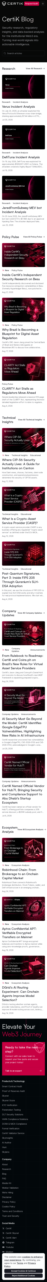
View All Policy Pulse (32, 237)
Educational (35, 455)
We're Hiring (7, 1192)
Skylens (5, 1152)
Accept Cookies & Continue (23, 1271)
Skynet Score (8, 1100)
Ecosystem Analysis (21, 865)
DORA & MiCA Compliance (14, 1124)
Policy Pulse (17, 270)
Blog (4, 1173)
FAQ (4, 1178)
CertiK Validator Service (13, 1133)
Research (6, 102)
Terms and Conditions (12, 1211)
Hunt (4, 1147)
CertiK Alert (11, 1237)
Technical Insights (20, 455)
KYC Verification (9, 1105)
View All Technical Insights (30, 420)
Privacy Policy (9, 1202)
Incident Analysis (20, 102)
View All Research (34, 68)
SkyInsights (7, 1138)
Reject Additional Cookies (23, 1275)
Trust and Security (10, 1216)
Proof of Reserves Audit (13, 1091)
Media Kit (6, 1183)
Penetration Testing (11, 1110)
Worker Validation (10, 1188)
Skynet (5, 1095)
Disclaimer (6, 1197)
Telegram (10, 1242)
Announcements (37, 650)
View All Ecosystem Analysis (30, 829)
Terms (20, 1263)
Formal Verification (10, 1128)
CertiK (9, 1228)
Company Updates (16, 649)
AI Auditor (6, 1142)
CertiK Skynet (12, 1233)
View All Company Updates (30, 613)
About (5, 1164)
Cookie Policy (8, 1206)
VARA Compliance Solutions (15, 1119)
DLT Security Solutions (12, 1114)
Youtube (10, 1247)
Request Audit (31, 3)
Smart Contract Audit (12, 1086)
